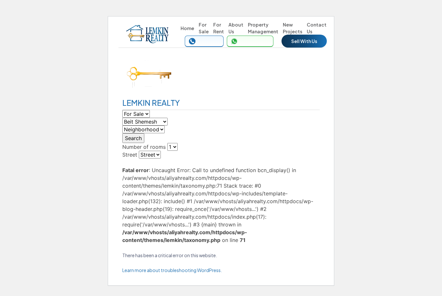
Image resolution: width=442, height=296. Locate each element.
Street (129, 154)
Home (187, 28)
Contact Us (316, 28)
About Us (235, 28)
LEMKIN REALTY (151, 102)
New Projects (292, 28)
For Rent (218, 28)
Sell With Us (304, 41)
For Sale (204, 28)
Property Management (263, 28)
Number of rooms (144, 147)
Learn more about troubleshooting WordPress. (172, 270)
